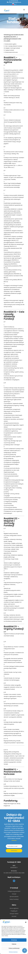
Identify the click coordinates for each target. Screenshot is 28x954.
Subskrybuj (14, 850)
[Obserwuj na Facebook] (14, 881)
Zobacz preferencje (14, 948)
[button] (26, 922)
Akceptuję (14, 940)
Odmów (14, 944)
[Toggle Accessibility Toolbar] (24, 950)
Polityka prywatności (13, 951)
